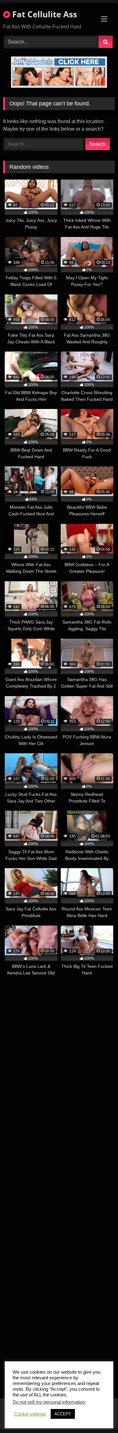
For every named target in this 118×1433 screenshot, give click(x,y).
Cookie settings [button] (30, 1414)
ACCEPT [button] (62, 1414)
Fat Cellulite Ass (43, 14)
